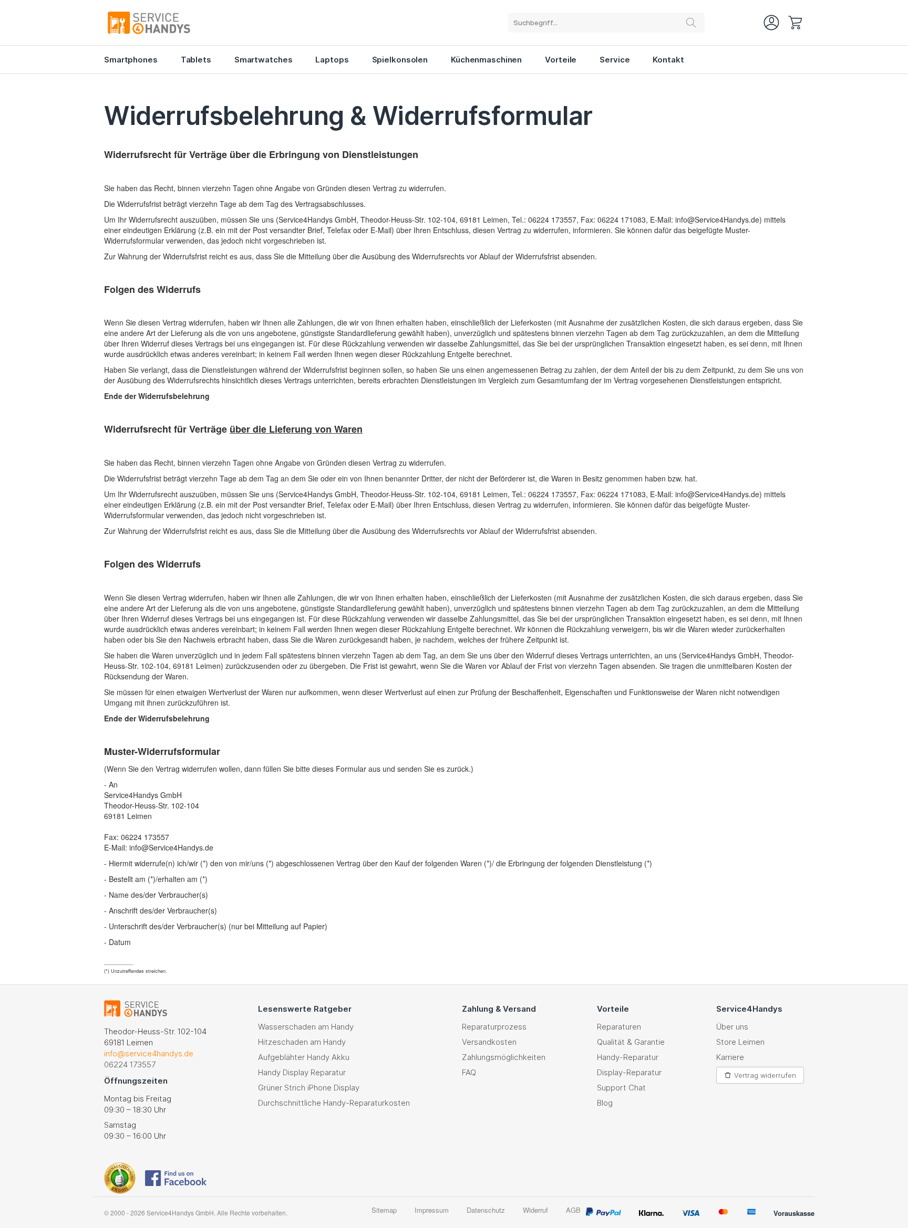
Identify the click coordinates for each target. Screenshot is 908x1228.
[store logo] (156, 22)
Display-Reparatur (629, 1072)
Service (615, 60)
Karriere (730, 1057)
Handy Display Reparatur (302, 1072)
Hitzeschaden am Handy (302, 1042)
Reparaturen (619, 1027)
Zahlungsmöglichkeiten (503, 1057)
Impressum (432, 1210)
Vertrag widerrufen (765, 1075)
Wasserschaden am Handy (306, 1027)
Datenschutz (486, 1210)
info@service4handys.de (148, 1053)
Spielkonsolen (400, 60)
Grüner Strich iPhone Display (308, 1088)
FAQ (469, 1072)
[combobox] (606, 23)
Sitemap (384, 1210)
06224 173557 (130, 1064)
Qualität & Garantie (631, 1042)
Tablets (196, 60)
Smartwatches (263, 60)
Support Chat (621, 1088)
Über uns (732, 1027)
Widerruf (535, 1210)
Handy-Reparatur (627, 1057)
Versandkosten (489, 1042)
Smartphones (131, 60)
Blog (605, 1103)
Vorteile (560, 60)
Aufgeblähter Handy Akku (303, 1057)
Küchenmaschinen (486, 60)
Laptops (331, 60)
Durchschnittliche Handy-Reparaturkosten (334, 1103)
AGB (573, 1210)
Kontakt (668, 60)
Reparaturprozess (494, 1027)
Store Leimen (740, 1042)
